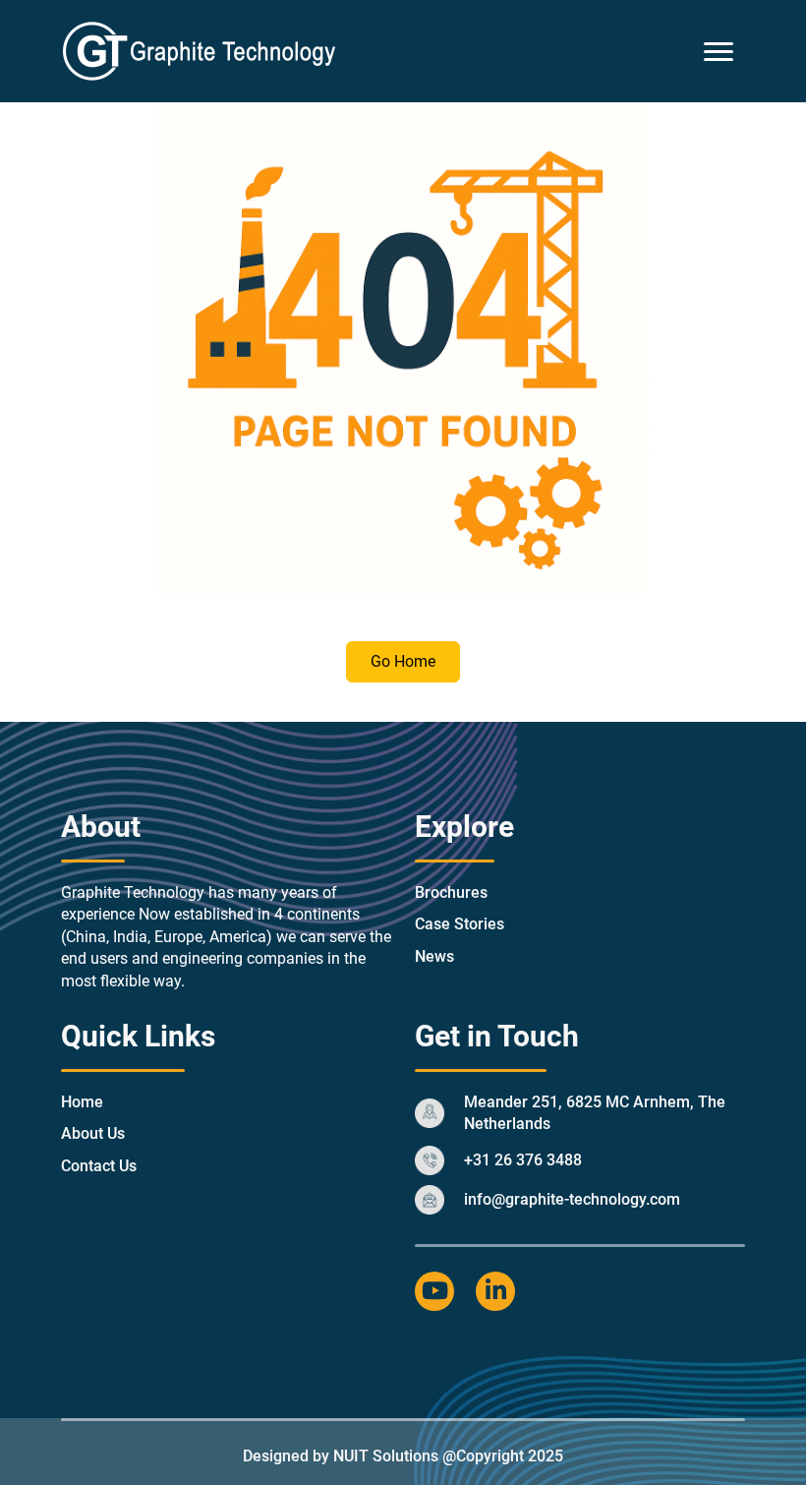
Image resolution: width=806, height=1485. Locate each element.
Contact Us (99, 1166)
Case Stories (459, 924)
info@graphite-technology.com (572, 1199)
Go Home (403, 661)
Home (82, 1102)
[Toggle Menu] (718, 51)
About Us (93, 1133)
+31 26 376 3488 (523, 1160)
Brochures (451, 892)
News (434, 956)
